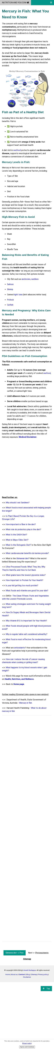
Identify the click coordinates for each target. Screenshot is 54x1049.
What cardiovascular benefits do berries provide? (27, 553)
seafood (17, 150)
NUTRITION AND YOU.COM (14, 2)
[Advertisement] (27, 467)
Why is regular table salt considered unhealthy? (26, 634)
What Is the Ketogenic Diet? (18, 545)
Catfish (10, 305)
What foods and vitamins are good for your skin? (27, 590)
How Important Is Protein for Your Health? (24, 580)
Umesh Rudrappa (29, 970)
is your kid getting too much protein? (22, 585)
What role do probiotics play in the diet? (23, 529)
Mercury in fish (25, 703)
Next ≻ (38, 953)
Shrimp (10, 289)
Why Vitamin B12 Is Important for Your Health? (26, 621)
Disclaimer (27, 977)
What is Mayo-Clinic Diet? (17, 540)
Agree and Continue (27, 1047)
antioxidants (19, 648)
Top (48, 988)
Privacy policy (43, 974)
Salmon (10, 284)
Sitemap (34, 974)
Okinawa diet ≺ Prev (15, 953)
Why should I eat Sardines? (18, 502)
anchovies (26, 279)
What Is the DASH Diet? (16, 534)
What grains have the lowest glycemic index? (26, 575)
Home (7, 974)
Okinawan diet (22, 558)
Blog (28, 974)
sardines (35, 279)
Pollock (10, 300)
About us (14, 974)
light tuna (18, 294)
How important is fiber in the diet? (21, 524)
